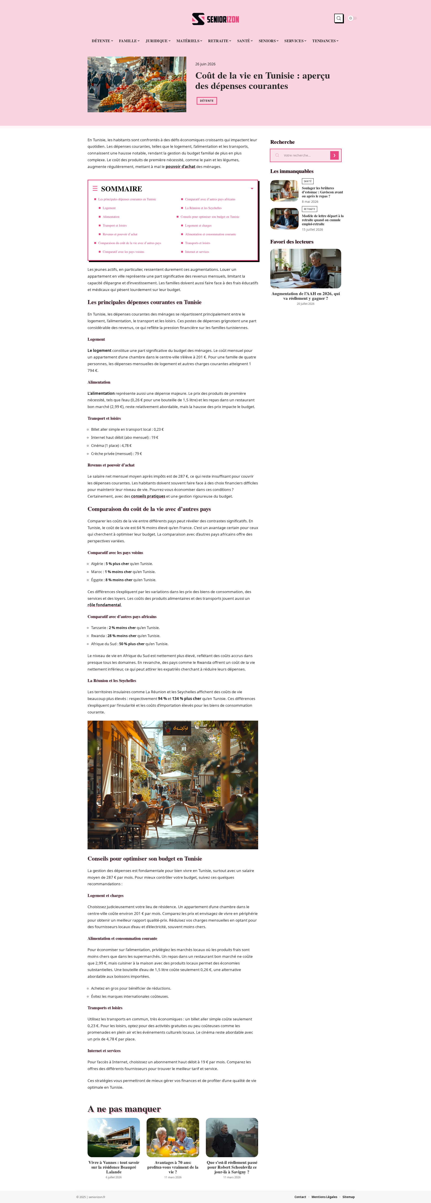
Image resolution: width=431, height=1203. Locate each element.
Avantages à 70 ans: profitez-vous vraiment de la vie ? (172, 1167)
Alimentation (111, 216)
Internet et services (197, 251)
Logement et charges (198, 225)
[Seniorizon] (215, 18)
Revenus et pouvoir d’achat (120, 234)
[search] (338, 18)
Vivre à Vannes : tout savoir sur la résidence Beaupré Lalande (113, 1167)
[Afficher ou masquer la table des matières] (197, 188)
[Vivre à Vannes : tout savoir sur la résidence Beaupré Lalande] (114, 1137)
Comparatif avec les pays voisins (123, 251)
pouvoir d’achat (180, 166)
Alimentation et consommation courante (210, 234)
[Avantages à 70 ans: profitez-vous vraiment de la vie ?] (173, 1137)
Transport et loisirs (115, 225)
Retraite (309, 209)
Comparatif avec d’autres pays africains (210, 199)
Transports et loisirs (197, 243)
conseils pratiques (148, 496)
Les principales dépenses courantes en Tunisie (127, 199)
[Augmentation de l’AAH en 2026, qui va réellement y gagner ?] (305, 269)
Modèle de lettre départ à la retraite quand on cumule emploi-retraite (323, 219)
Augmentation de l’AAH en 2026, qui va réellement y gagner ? (306, 295)
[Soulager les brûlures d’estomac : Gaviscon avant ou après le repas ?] (284, 190)
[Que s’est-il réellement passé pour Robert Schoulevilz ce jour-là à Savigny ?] (232, 1137)
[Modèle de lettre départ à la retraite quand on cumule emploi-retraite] (284, 218)
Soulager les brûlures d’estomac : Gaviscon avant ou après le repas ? (322, 192)
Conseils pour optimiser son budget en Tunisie (210, 216)
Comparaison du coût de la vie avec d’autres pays (129, 243)
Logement (109, 208)
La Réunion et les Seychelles (203, 208)
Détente (207, 101)
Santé (308, 181)
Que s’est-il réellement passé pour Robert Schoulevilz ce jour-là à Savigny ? (232, 1167)
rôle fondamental (104, 604)
